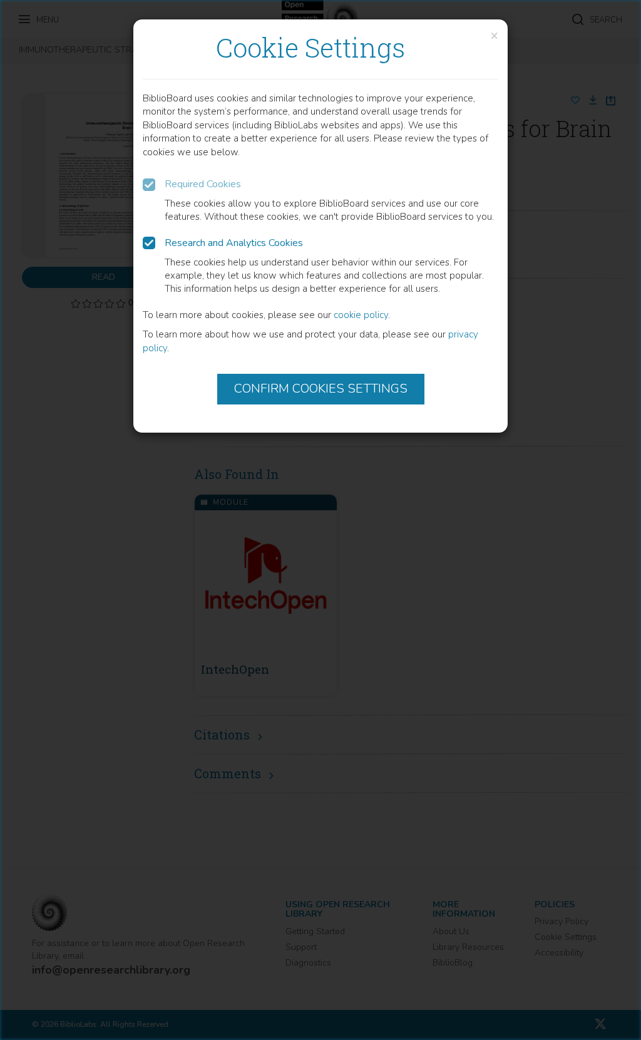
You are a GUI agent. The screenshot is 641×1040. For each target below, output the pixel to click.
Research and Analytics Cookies (234, 243)
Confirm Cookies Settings (321, 388)
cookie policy (361, 315)
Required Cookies (203, 184)
